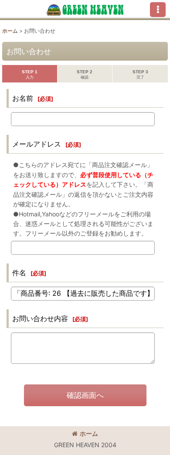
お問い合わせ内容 (40, 318)
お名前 (22, 98)
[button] (158, 9)
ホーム (89, 433)
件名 (19, 272)
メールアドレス (36, 144)
